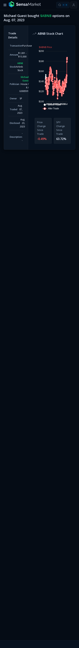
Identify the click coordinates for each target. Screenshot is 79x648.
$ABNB (45, 15)
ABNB (20, 63)
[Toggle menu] (5, 5)
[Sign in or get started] (73, 4)
